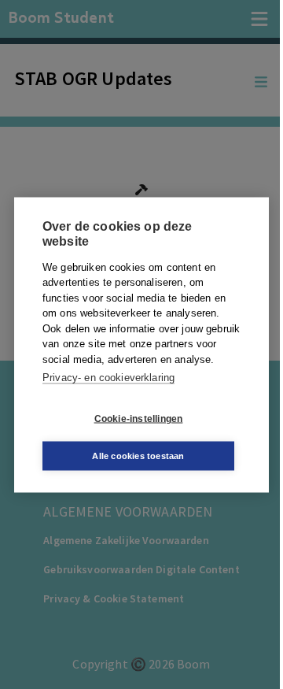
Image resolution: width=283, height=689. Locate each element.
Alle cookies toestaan (138, 455)
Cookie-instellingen (138, 418)
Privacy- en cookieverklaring (108, 377)
